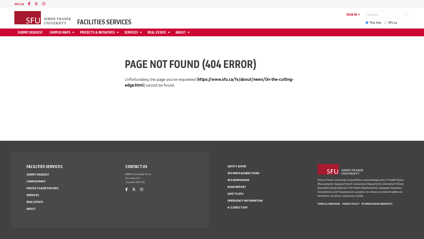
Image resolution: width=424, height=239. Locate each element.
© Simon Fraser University (377, 203)
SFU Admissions (238, 180)
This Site (375, 23)
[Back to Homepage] (43, 18)
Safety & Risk (236, 166)
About (181, 32)
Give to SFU (235, 194)
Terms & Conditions (329, 203)
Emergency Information (245, 200)
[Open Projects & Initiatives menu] (118, 32)
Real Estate (157, 32)
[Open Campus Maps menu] (74, 32)
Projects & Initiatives (97, 32)
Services (131, 32)
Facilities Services (104, 22)
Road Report (236, 187)
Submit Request (30, 32)
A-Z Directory (237, 207)
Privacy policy (350, 203)
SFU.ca (392, 23)
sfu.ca (19, 4)
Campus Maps (59, 32)
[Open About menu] (189, 32)
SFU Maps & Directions (243, 173)
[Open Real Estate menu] (169, 32)
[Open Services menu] (141, 32)
